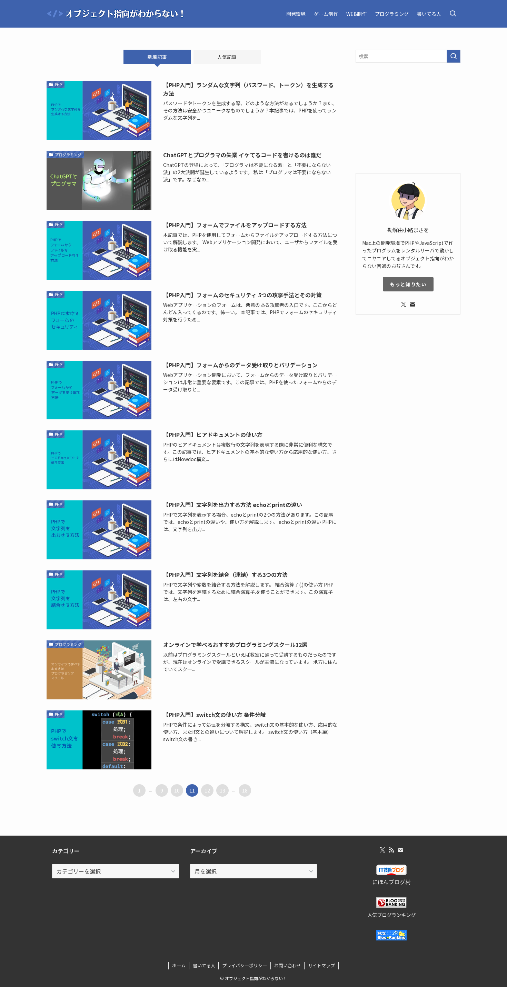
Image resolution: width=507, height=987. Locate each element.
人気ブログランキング (391, 914)
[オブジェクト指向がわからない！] (116, 14)
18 (245, 790)
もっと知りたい (408, 284)
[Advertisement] (408, 118)
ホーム (179, 965)
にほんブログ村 (391, 882)
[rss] (391, 850)
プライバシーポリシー (244, 965)
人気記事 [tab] (227, 56)
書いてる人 (204, 965)
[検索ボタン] (452, 14)
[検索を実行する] (453, 56)
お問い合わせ (287, 965)
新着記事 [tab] (157, 56)
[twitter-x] (403, 304)
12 (207, 790)
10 (177, 790)
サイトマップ (321, 965)
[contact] (412, 304)
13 (222, 790)
